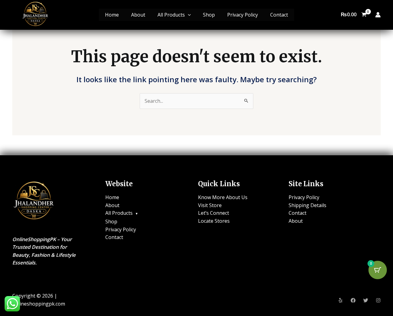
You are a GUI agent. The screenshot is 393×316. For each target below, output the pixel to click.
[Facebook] (353, 300)
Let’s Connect (213, 213)
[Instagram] (378, 300)
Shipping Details (307, 205)
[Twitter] (365, 300)
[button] (188, 14)
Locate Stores (214, 221)
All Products (171, 14)
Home (112, 14)
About (138, 14)
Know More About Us (222, 197)
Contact (279, 14)
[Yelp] (340, 300)
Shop (209, 14)
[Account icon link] (378, 14)
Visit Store (210, 205)
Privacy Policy (242, 14)
